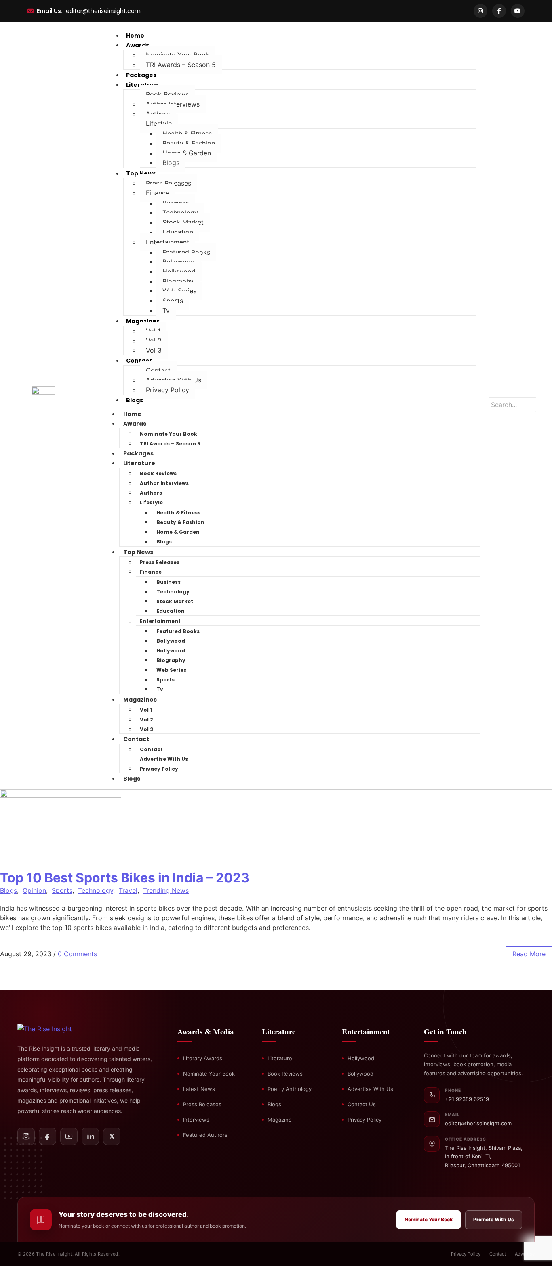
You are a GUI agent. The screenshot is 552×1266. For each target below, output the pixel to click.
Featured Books (186, 252)
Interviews (196, 1119)
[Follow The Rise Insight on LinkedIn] (90, 1136)
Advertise (525, 1254)
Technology (180, 213)
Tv (166, 310)
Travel (128, 890)
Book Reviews (167, 94)
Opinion (34, 890)
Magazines (143, 321)
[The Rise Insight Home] (58, 1029)
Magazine (280, 1119)
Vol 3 (154, 350)
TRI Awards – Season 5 (181, 65)
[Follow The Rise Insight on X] (111, 1136)
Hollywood (179, 271)
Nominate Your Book (177, 55)
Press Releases (168, 183)
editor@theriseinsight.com (103, 11)
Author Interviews (173, 104)
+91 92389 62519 (467, 1099)
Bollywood (178, 262)
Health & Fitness (187, 134)
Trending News (166, 890)
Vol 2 (154, 340)
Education (177, 232)
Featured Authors (205, 1135)
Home (132, 414)
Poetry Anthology (290, 1089)
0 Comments (77, 954)
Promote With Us (493, 1219)
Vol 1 (153, 331)
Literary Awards (202, 1058)
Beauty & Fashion (188, 143)
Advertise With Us (173, 380)
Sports (172, 301)
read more (529, 954)
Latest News (199, 1089)
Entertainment (167, 242)
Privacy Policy (167, 390)
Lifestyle (159, 123)
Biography (178, 281)
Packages (138, 453)
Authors (158, 114)
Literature (142, 85)
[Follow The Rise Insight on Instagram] (26, 1136)
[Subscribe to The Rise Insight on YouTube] (69, 1136)
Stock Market (183, 222)
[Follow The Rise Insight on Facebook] (47, 1136)
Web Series (179, 291)
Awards (137, 45)
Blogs (170, 163)
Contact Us (362, 1104)
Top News (141, 173)
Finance (157, 193)
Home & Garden (186, 153)
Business (175, 203)
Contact (139, 361)
